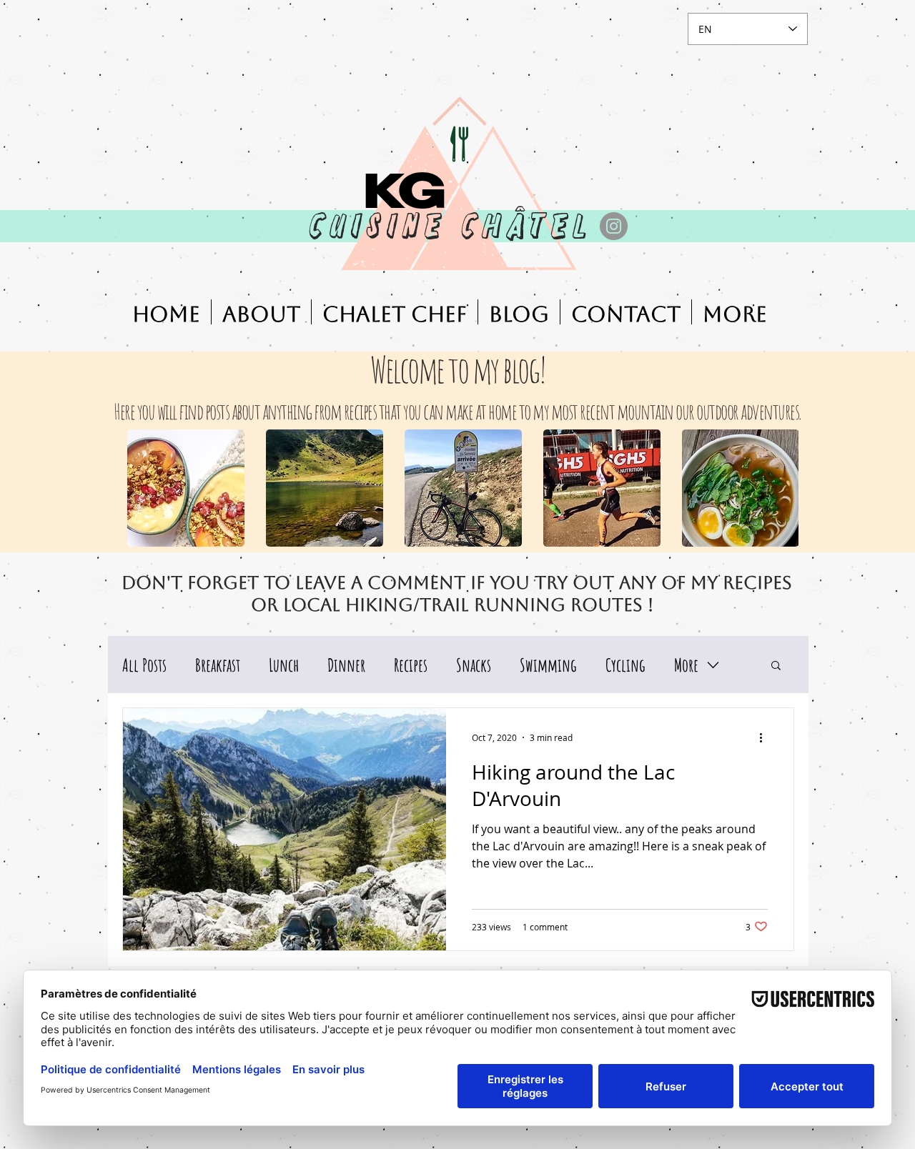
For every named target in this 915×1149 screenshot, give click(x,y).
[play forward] (780, 488)
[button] (185, 488)
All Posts (144, 665)
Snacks (473, 665)
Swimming (548, 665)
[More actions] (765, 737)
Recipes (410, 665)
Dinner (346, 665)
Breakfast (217, 665)
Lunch (284, 665)
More (686, 665)
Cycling (625, 665)
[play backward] (145, 488)
